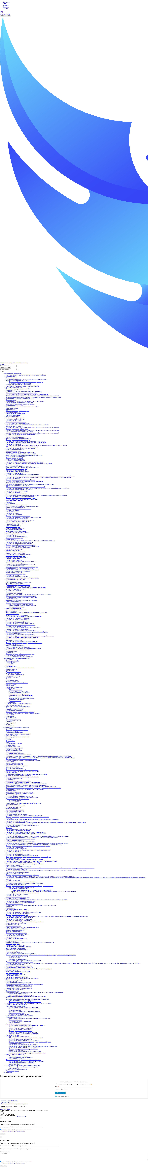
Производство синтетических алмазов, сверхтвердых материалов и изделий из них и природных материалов (37, 836)
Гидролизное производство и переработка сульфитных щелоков (24, 481)
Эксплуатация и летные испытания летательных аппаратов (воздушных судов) (28, 594)
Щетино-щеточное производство (15, 948)
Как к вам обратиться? (6, 1146)
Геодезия (8, 738)
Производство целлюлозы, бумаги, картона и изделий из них (23, 517)
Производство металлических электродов (18, 440)
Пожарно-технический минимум (15, 753)
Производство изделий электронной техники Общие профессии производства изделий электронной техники (37, 843)
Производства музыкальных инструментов (18, 1024)
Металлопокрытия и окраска (14, 387)
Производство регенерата (13, 492)
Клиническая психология (13, 676)
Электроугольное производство (15, 449)
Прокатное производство (13, 415)
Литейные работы (11, 376)
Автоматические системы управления (20, 696)
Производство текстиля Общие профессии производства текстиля (25, 922)
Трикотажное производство (14, 529)
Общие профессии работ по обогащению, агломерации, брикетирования (27, 785)
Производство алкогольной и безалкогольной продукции (22, 569)
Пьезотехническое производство (15, 460)
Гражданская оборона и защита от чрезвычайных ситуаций (23, 760)
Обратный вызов (5, 15)
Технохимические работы (13, 858)
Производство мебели (12, 511)
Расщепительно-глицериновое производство (19, 988)
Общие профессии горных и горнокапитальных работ (21, 393)
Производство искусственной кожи (16, 493)
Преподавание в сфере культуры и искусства (19, 754)
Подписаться (60, 1093)
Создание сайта (21, 1116)
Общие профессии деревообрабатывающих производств (22, 506)
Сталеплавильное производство (15, 413)
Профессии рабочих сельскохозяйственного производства (23, 1065)
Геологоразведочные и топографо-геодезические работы (22, 406)
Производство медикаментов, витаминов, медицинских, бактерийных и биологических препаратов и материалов (38, 477)
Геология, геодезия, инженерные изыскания (19, 703)
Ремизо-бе (9, 828)
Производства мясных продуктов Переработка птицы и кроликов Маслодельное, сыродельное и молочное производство (41, 955)
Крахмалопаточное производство (15, 574)
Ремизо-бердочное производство (15, 437)
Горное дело (9, 663)
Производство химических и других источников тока (21, 453)
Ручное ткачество (11, 539)
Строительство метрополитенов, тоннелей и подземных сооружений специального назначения (33, 397)
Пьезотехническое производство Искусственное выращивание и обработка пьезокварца (31, 861)
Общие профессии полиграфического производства (21, 596)
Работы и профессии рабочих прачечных (18, 647)
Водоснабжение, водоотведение (18, 691)
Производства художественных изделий (17, 1036)
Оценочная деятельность (13, 720)
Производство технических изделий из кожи (18, 554)
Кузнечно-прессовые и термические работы (18, 384)
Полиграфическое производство (15, 1006)
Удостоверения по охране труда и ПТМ (17, 380)
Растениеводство (14, 1068)
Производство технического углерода (17, 491)
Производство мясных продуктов (15, 563)
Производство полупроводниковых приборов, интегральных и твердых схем (28, 846)
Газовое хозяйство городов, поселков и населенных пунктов (23, 648)
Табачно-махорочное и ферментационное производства (22, 578)
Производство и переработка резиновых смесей (20, 887)
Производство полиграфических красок (17, 471)
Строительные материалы (16, 699)
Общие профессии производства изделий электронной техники (24, 455)
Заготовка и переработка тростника (16, 505)
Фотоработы (9, 652)
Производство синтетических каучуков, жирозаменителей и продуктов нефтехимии (30, 484)
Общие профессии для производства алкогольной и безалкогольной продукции (29, 968)
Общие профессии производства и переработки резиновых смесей (25, 487)
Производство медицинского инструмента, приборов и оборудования (26, 442)
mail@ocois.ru (4, 1107)
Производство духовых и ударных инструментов (20, 623)
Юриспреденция (11, 723)
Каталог (2, 364)
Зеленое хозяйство (11, 651)
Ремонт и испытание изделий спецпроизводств (19, 656)
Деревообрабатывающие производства (17, 910)
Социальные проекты (12, 767)
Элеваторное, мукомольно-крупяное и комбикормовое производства (26, 587)
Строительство (10, 688)
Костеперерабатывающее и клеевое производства (20, 564)
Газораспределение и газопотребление (17, 736)
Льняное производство (12, 524)
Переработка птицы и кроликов (15, 565)
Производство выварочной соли (18, 993)
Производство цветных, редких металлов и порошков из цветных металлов (27, 424)
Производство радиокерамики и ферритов (18, 854)
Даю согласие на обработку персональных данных (15, 1129)
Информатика (10, 725)
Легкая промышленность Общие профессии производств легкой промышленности (30, 942)
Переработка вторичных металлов (16, 422)
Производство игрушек (12, 644)
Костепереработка (14, 957)
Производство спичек (12, 513)
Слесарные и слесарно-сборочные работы (18, 389)
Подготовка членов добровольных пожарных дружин (21, 759)
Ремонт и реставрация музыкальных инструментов (20, 625)
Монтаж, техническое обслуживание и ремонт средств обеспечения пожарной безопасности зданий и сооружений (39, 756)
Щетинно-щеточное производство (15, 556)
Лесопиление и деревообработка (15, 507)
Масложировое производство (14, 583)
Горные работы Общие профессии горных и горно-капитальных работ (26, 783)
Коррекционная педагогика (14, 750)
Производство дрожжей (13, 478)
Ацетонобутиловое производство (15, 482)
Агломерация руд (11, 400)
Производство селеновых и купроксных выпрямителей (22, 855)
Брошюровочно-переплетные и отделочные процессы (21, 600)
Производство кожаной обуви (14, 549)
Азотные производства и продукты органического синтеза (22, 467)
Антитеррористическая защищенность (17, 730)
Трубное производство (12, 416)
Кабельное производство (13, 451)
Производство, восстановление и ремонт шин (19, 489)
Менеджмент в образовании (14, 687)
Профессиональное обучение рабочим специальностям (22, 770)
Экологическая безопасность (14, 763)
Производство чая (11, 580)
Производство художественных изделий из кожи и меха (22, 641)
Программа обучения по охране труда (20, 383)
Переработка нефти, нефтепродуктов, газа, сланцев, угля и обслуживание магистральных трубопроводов (36, 495)
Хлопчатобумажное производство (16, 522)
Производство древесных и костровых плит (18, 509)
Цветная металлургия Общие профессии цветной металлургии (24, 815)
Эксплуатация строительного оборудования (21, 698)
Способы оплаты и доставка (9, 1100)
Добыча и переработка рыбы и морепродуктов (19, 568)
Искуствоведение (11, 717)
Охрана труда (10, 714)
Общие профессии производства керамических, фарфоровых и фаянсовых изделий (30, 540)
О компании (6, 2)
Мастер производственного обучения (17, 683)
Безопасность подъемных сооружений (17, 765)
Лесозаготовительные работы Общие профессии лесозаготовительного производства (31, 905)
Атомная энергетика (12, 731)
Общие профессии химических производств (18, 466)
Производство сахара (12, 575)
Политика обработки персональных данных (14, 1131)
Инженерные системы (12, 673)
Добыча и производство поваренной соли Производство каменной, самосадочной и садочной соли (34, 992)
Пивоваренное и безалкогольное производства (19, 967)
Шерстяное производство (13, 525)
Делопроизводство (11, 669)
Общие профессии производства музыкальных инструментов (23, 616)
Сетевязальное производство (14, 538)
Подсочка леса (10, 503)
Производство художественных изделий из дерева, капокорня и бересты (27, 632)
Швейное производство (13, 558)
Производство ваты (11, 535)
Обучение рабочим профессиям (12, 373)
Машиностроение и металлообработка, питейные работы (22, 771)
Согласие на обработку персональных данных (14, 1103)
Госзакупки (9, 665)
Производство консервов (13, 590)
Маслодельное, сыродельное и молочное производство (25, 960)
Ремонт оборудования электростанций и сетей (19, 431)
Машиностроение (11, 684)
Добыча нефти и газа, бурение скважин (17, 799)
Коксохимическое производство (15, 419)
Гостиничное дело (11, 666)
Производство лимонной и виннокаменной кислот (20, 480)
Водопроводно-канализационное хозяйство (18, 650)
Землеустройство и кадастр (14, 743)
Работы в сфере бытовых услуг (15, 1054)
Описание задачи (5, 1152)
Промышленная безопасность (15, 710)
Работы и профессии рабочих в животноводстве (20, 654)
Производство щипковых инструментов (17, 621)
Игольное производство (13, 435)
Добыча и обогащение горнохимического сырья (20, 398)
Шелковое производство (13, 527)
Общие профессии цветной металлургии (17, 423)
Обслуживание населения (16, 1058)
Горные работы (10, 741)
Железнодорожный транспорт (14, 592)
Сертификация (7, 1072)
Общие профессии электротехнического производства (21, 447)
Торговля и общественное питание (16, 589)
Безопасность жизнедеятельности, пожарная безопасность (23, 713)
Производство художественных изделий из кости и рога (22, 637)
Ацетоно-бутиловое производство (16, 884)
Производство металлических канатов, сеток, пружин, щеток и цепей (25, 441)
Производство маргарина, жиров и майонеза (19, 986)
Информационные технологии (15, 674)
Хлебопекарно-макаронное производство (18, 571)
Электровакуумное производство (15, 459)
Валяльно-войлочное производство (16, 531)
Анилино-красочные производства (16, 470)
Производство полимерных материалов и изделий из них (22, 474)
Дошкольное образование (13, 672)
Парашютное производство (14, 560)
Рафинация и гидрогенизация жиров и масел (19, 985)
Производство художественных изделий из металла (21, 630)
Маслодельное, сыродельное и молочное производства (22, 567)
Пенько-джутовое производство (15, 534)
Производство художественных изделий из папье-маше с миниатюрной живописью (30, 636)
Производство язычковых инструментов (17, 622)
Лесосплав (9, 502)
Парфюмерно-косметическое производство (18, 582)
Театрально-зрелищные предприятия (17, 615)
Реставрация (10, 716)
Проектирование (11, 702)
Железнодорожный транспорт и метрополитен (19, 603)
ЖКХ (7, 742)
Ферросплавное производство (15, 418)
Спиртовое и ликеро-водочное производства (19, 966)
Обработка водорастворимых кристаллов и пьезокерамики (23, 862)
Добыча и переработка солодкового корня (18, 586)
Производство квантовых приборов (16, 848)
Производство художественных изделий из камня (20, 634)
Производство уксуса (12, 970)
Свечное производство (12, 991)
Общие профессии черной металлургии (17, 411)
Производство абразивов (13, 444)
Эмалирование (10, 390)
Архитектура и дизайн (12, 661)
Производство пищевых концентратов (17, 576)
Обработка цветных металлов (14, 426)
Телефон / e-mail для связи (7, 1149)
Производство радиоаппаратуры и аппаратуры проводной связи (24, 462)
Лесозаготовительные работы (14, 500)
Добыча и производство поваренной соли (18, 585)
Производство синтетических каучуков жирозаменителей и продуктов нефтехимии (29, 886)
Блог (4, 3)
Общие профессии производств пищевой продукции (21, 561)
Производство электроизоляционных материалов (20, 448)
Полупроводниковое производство (16, 456)
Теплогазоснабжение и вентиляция (19, 692)
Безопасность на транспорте (14, 764)
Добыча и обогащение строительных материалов (20, 404)
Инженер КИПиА (11, 745)
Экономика (9, 721)
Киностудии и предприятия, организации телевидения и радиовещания (26, 612)
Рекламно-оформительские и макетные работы (19, 604)
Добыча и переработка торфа (14, 405)
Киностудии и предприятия (14, 1017)
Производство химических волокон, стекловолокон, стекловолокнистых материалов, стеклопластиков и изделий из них (40, 476)
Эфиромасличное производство (15, 579)
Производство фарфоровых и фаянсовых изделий (20, 545)
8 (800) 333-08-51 (5, 14)
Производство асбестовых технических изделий (20, 496)
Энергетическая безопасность (14, 768)
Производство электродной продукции (17, 429)
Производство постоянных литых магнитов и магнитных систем (24, 859)
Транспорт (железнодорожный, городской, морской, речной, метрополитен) (27, 999)
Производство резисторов (13, 851)
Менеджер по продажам (13, 752)
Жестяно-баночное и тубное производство (18, 829)
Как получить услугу (7, 1102)
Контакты (5, 5)
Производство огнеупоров (13, 420)
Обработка (9, 818)
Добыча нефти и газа (12, 408)
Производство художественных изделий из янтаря (20, 638)
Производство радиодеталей (14, 458)
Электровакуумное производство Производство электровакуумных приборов (28, 857)
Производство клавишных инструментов (18, 618)
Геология (8, 739)
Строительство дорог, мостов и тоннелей (21, 695)
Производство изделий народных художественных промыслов (24, 643)
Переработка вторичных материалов (16, 814)
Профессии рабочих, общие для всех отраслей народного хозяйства (26, 375)
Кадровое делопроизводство (14, 748)
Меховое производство (13, 550)
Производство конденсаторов (14, 852)
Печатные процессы (12, 598)
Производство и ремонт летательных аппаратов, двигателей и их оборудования (29, 463)
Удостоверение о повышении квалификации (16, 727)
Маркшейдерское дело (12, 681)
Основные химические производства (16, 469)
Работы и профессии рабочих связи (16, 609)
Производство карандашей (14, 514)
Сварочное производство (13, 719)
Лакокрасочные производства (14, 473)
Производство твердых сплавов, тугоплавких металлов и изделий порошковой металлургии (32, 427)
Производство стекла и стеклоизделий (17, 518)
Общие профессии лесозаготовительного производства (22, 499)
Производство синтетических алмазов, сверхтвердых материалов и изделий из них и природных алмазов (36, 445)
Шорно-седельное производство (15, 553)
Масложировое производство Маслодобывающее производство (24, 984)
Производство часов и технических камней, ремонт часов (22, 434)
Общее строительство (15, 690)
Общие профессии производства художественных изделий (23, 627)
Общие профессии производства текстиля (18, 521)
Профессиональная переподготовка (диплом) (16, 658)
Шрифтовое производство (13, 601)
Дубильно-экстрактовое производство (17, 557)
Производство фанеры (12, 510)
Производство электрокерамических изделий (19, 543)
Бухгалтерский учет (11, 662)
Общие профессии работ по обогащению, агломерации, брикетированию (27, 394)
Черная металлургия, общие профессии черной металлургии (23, 803)
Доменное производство (13, 412)
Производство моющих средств (15, 989)
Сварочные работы (11, 377)
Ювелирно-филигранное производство (17, 629)
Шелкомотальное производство (15, 528)
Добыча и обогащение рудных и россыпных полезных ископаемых (25, 401)
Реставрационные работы (16, 607)
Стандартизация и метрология (15, 708)
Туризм (8, 724)
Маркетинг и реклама (12, 680)
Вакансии (6, 7)
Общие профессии (11, 611)
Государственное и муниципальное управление (20, 667)
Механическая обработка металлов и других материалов (22, 386)
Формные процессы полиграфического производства (21, 597)
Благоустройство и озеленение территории (18, 734)
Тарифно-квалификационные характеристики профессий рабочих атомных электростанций (32, 433)
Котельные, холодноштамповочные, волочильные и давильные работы (26, 379)
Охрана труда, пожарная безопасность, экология (20, 712)
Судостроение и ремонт (13, 865)
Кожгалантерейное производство (15, 551)
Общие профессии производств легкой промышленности (22, 546)
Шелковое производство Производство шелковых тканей (22, 927)
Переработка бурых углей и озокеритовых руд (19, 402)
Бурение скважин (11, 409)
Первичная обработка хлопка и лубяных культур (20, 520)
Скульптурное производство (14, 640)
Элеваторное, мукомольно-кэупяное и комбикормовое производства (26, 996)
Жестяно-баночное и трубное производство (18, 438)
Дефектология (10, 670)
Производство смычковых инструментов (17, 619)
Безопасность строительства (14, 732)
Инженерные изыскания (13, 746)
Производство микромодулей (14, 847)
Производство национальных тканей (16, 928)
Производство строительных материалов (18, 516)
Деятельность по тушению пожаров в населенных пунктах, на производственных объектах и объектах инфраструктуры (40, 757)
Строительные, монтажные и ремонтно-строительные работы (24, 391)
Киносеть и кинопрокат (12, 614)
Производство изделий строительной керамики (19, 542)
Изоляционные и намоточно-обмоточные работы (20, 452)
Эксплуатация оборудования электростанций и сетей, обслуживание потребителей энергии (32, 430)
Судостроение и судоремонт (14, 464)
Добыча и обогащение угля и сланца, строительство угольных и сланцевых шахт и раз (31, 786)
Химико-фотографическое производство (17, 485)
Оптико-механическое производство (16, 655)
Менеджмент (10, 685)
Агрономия (9, 659)
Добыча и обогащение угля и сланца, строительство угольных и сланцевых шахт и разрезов (32, 395)
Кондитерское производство (14, 572)
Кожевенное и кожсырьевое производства (18, 547)
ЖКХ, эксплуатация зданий (14, 705)
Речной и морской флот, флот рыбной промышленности (25, 1002)
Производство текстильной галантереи (17, 532)
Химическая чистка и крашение (15, 645)
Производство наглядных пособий (16, 626)
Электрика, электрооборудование (18, 694)
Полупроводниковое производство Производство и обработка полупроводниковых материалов (33, 844)
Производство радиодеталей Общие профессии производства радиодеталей (28, 850)
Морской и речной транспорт (14, 593)
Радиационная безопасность (14, 709)
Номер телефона (5, 1127)
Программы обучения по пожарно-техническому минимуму (26, 382)
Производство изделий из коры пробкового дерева (20, 498)
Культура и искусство (12, 677)
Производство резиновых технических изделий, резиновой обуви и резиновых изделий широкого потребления (38, 488)
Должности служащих (12, 1071)
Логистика (9, 679)
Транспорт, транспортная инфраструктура (18, 706)
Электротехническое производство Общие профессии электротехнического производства (32, 837)
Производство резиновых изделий (19, 888)
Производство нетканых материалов (16, 536)
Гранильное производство (13, 633)
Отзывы (5, 8)
